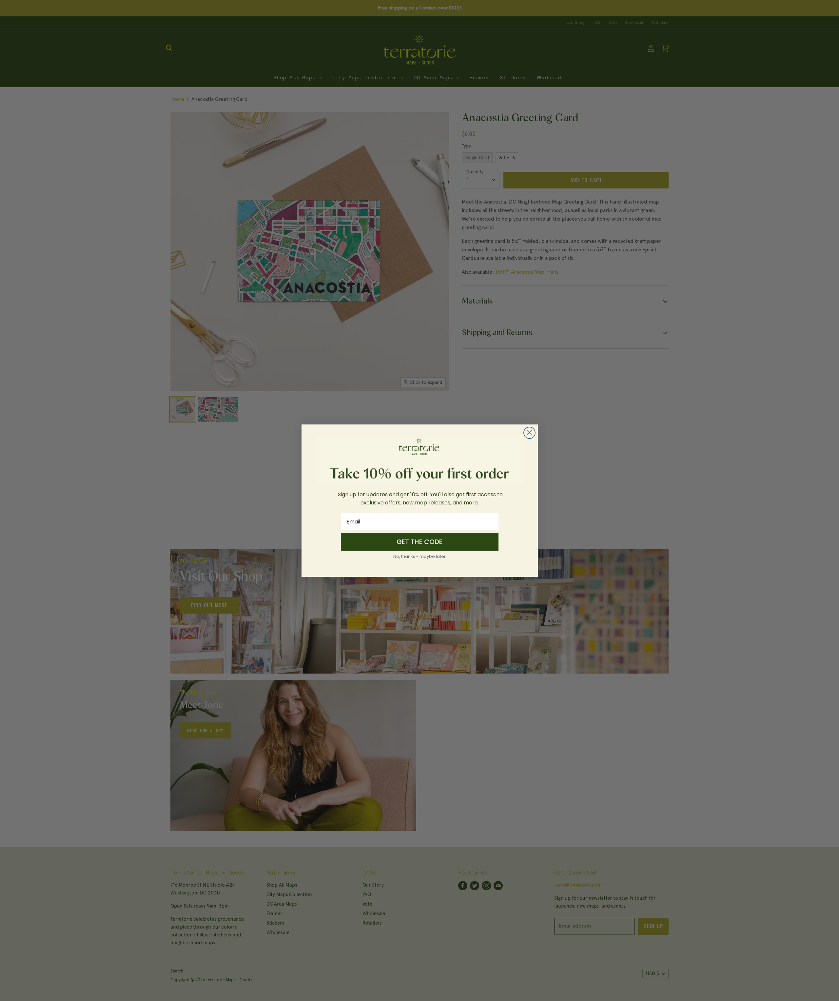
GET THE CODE (419, 541)
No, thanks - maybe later (419, 556)
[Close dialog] (529, 433)
